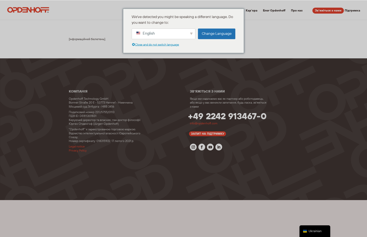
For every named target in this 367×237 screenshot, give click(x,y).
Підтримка (352, 11)
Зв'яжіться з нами (328, 10)
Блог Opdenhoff (274, 11)
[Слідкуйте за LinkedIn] (218, 147)
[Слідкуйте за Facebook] (201, 147)
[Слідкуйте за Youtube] (210, 147)
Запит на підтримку (207, 134)
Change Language (216, 33)
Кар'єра (251, 11)
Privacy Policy (78, 151)
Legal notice (77, 147)
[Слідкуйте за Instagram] (193, 147)
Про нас (297, 11)
